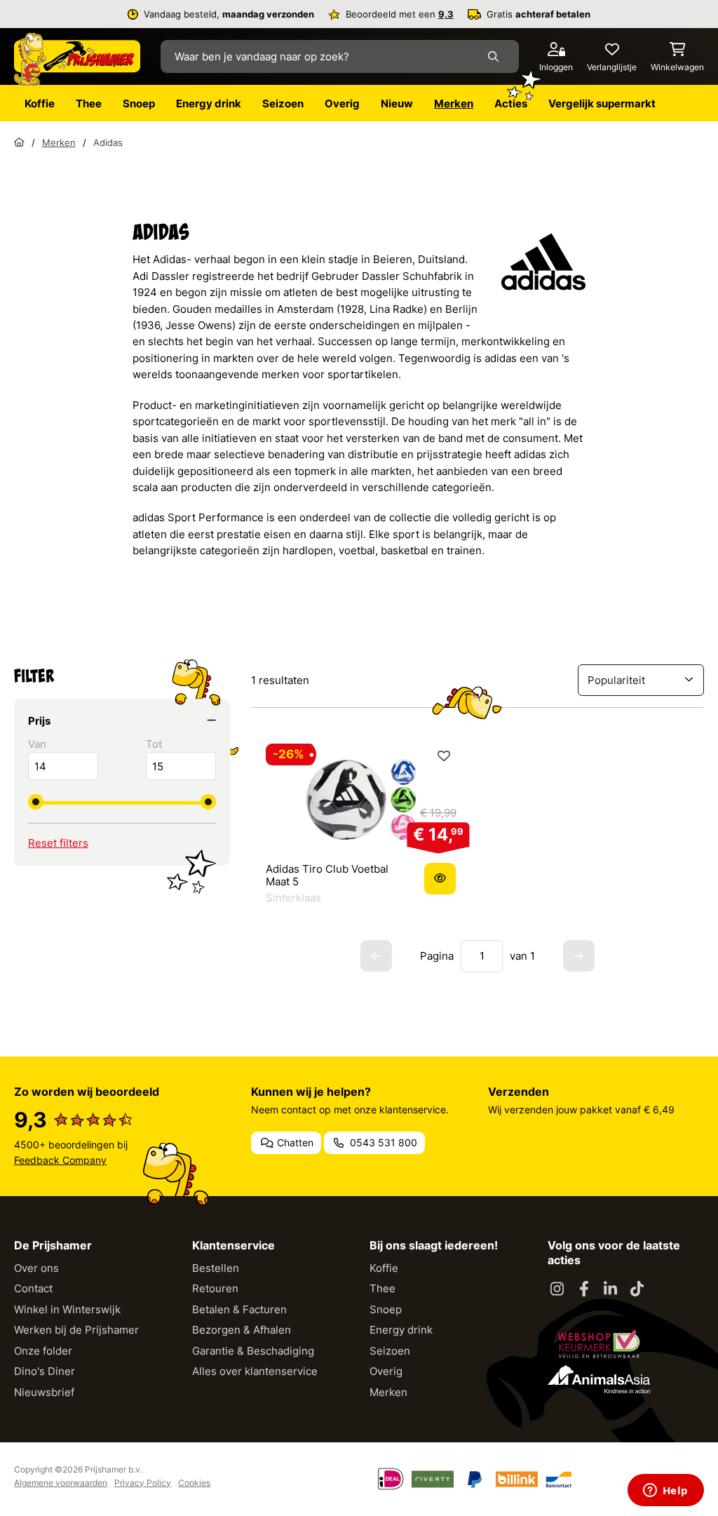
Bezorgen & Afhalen (241, 1329)
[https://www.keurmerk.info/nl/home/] (599, 1344)
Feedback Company (60, 1160)
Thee (382, 1288)
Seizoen (390, 1350)
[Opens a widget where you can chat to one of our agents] (665, 1491)
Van (37, 744)
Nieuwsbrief (44, 1392)
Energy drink (401, 1329)
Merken (388, 1392)
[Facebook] (584, 1289)
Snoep (386, 1309)
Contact (33, 1288)
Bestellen (215, 1268)
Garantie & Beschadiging (253, 1350)
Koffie (384, 1268)
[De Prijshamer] (77, 59)
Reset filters (58, 843)
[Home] (19, 142)
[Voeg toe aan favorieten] (443, 756)
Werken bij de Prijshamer (76, 1329)
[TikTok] (637, 1289)
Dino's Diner (44, 1371)
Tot (154, 744)
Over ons (36, 1268)
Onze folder (43, 1350)
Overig (386, 1371)
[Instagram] (557, 1289)
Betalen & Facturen (239, 1309)
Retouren (215, 1288)
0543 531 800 (382, 1142)
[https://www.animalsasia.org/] (599, 1379)
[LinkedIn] (611, 1289)
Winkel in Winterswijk (67, 1309)
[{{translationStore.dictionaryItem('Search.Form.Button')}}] (496, 56)
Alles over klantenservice (255, 1371)
